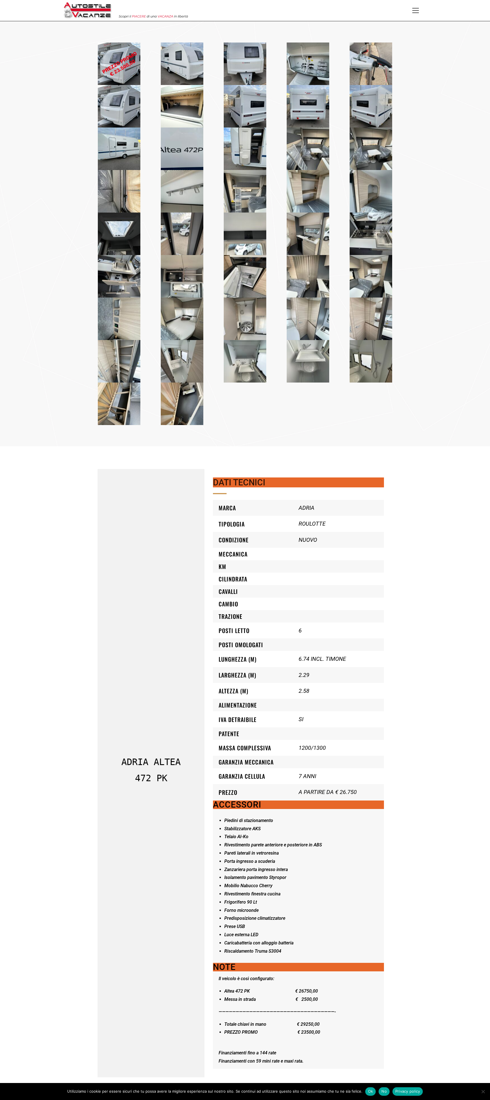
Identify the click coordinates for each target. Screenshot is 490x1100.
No (384, 1091)
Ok (370, 1091)
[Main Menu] (415, 10)
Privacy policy (407, 1091)
